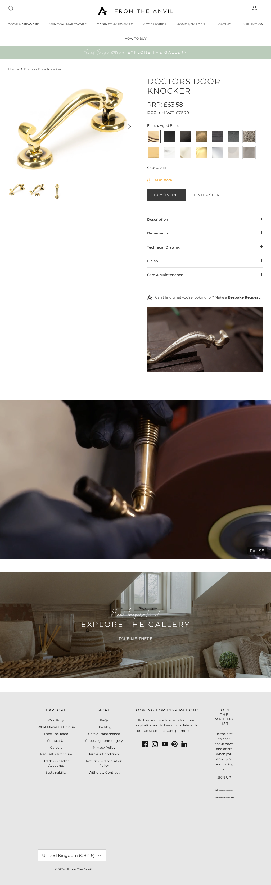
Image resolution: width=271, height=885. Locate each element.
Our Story (56, 720)
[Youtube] (165, 744)
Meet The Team (56, 734)
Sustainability (56, 772)
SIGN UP (224, 777)
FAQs (104, 720)
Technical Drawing (163, 247)
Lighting (223, 24)
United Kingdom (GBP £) (68, 855)
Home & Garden (191, 24)
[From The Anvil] (135, 11)
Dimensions (158, 233)
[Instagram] (155, 744)
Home (13, 69)
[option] (72, 126)
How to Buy (136, 38)
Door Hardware (23, 24)
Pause (257, 550)
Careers (56, 747)
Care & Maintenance (165, 275)
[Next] (130, 126)
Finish (152, 261)
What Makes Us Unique (56, 727)
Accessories (154, 24)
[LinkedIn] (184, 744)
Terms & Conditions (104, 754)
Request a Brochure (56, 754)
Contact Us (56, 741)
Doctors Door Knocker (42, 69)
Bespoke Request (244, 297)
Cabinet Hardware (115, 24)
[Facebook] (145, 744)
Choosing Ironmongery (104, 741)
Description (157, 219)
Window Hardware (68, 24)
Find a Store (208, 195)
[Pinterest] (174, 744)
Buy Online (166, 195)
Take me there (136, 638)
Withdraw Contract (104, 772)
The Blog (104, 727)
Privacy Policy (104, 747)
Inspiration (253, 24)
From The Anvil (79, 869)
